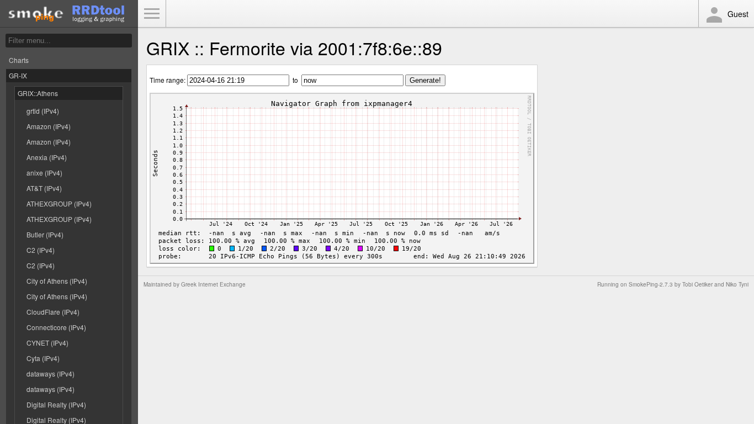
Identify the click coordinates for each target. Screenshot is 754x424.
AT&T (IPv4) (44, 188)
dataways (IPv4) (50, 373)
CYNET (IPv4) (47, 342)
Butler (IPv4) (44, 234)
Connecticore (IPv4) (56, 327)
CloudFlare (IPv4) (52, 311)
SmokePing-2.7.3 (651, 284)
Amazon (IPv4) (48, 126)
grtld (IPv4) (42, 110)
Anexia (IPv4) (46, 157)
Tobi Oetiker (697, 284)
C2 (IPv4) (40, 250)
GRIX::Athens (38, 93)
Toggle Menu (152, 14)
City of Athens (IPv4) (56, 280)
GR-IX (18, 75)
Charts (19, 60)
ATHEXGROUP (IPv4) (59, 203)
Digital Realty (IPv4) (56, 404)
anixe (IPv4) (44, 172)
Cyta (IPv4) (43, 358)
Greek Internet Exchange (213, 284)
